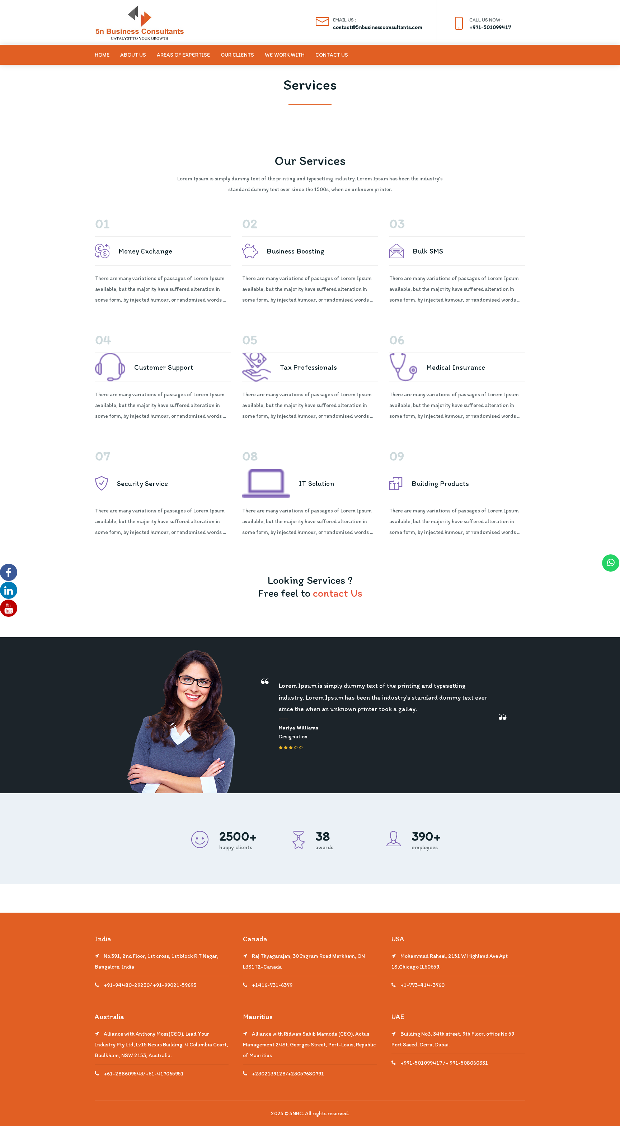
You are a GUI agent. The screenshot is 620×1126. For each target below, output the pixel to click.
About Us (133, 55)
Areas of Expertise (183, 55)
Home (102, 55)
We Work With (285, 55)
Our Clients (237, 55)
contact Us (337, 593)
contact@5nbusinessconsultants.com (377, 27)
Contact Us (331, 55)
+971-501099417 (490, 27)
